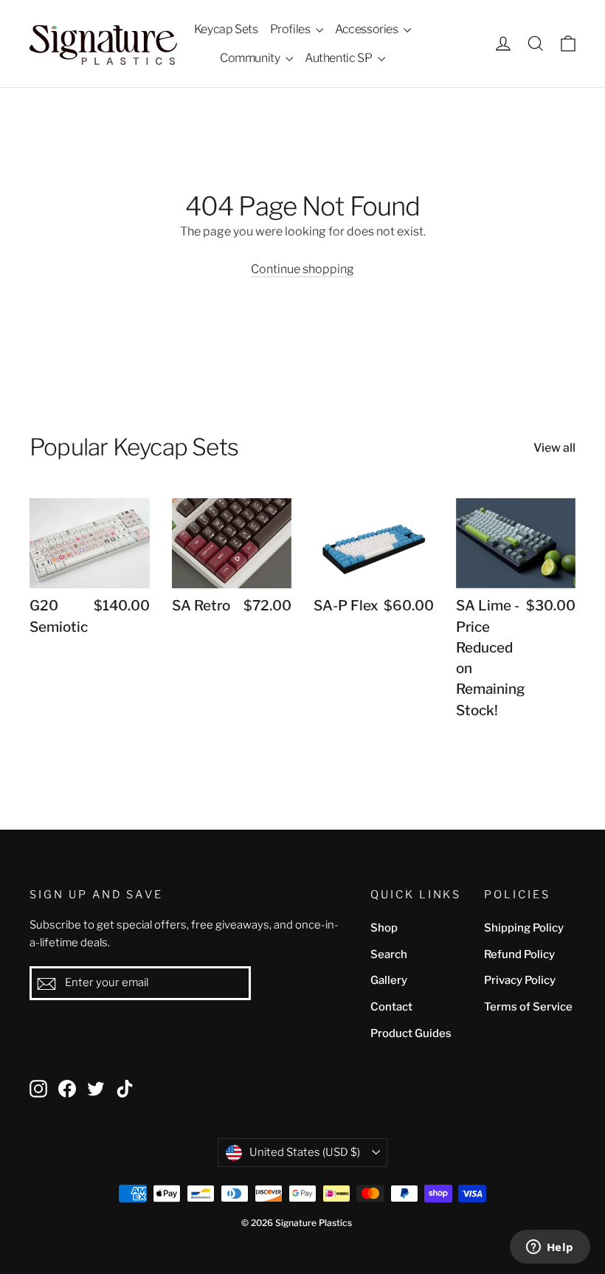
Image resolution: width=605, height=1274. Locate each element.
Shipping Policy (524, 927)
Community (251, 58)
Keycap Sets (226, 29)
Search (388, 954)
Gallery (388, 980)
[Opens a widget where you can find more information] (549, 1248)
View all (554, 448)
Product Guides (411, 1033)
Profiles (291, 29)
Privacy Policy (520, 980)
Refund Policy (519, 954)
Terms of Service (528, 1006)
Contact (391, 1006)
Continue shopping (302, 269)
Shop (384, 927)
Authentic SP (339, 58)
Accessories (367, 29)
